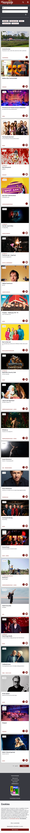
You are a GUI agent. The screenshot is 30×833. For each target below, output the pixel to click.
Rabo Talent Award (13, 21)
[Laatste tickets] (26, 379)
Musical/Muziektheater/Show (8, 350)
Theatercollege (5, 497)
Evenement (4, 87)
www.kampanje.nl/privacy (14, 818)
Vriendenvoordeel (6, 23)
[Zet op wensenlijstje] (26, 57)
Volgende (24, 766)
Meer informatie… (23, 818)
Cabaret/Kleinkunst (6, 233)
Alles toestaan (15, 829)
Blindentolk (5, 21)
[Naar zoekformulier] (23, 2)
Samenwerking (5, 57)
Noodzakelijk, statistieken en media (15, 826)
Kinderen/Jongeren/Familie (7, 204)
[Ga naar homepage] (7, 2)
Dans (3, 614)
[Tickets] (26, 116)
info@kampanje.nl (15, 783)
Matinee (21, 21)
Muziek (3, 145)
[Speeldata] (26, 86)
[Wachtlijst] (26, 174)
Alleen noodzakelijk (15, 823)
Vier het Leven (15, 23)
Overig (3, 116)
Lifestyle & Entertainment (7, 262)
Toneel (3, 673)
